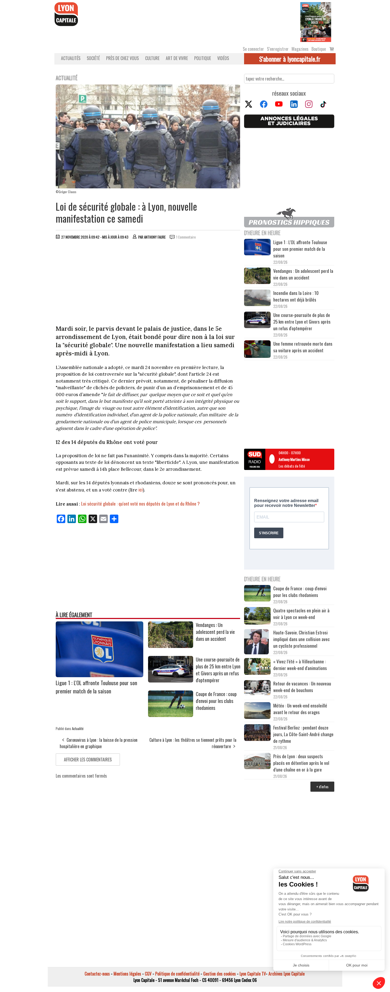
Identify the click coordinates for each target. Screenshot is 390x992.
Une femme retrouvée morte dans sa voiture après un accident (302, 347)
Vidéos (223, 58)
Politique (202, 58)
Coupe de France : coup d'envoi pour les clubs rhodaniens (216, 700)
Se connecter (253, 49)
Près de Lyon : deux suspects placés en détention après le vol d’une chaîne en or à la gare (301, 763)
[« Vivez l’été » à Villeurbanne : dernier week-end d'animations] (257, 667)
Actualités (70, 58)
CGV (148, 973)
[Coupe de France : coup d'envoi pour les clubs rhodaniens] (170, 715)
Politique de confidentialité (177, 973)
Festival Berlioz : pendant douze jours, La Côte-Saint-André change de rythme (303, 734)
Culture (152, 58)
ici (140, 489)
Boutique (318, 49)
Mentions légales (127, 973)
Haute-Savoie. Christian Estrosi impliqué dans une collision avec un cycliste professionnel (301, 639)
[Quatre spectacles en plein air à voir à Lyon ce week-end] (257, 616)
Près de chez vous (122, 58)
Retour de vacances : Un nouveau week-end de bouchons (302, 686)
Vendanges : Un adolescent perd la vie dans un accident (215, 631)
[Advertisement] (148, 283)
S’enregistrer (278, 49)
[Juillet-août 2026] (316, 21)
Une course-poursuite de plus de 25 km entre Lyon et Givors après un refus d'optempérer (218, 670)
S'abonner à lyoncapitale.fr (289, 58)
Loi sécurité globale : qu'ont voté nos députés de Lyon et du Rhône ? (140, 503)
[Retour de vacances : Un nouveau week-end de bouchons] (257, 688)
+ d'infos (322, 786)
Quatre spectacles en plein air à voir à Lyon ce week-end (301, 613)
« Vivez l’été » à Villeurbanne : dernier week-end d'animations (300, 664)
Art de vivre (177, 58)
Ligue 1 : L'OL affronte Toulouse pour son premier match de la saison (96, 687)
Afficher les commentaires (88, 759)
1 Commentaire (186, 237)
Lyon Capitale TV (253, 973)
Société (93, 58)
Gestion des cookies (219, 973)
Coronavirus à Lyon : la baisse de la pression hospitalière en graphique (98, 743)
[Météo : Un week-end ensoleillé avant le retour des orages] (257, 711)
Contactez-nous (97, 973)
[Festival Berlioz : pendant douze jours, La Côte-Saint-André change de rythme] (257, 733)
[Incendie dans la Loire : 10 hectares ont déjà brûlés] (257, 299)
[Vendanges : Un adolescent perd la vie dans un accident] (170, 646)
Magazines (300, 49)
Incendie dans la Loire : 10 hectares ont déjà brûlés (296, 296)
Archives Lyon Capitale (286, 973)
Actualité (78, 728)
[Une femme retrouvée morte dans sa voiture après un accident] (257, 349)
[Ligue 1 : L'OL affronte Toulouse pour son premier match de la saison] (99, 675)
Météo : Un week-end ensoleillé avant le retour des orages (300, 708)
